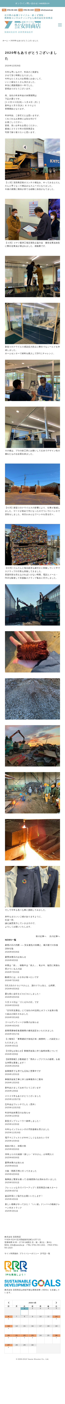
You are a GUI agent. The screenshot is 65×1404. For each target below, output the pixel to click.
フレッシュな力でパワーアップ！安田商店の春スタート (31, 1187)
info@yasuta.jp (47, 10)
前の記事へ (41, 936)
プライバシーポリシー (29, 1253)
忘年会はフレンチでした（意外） (21, 1104)
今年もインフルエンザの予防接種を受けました (27, 1129)
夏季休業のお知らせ (14, 1162)
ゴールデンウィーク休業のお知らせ (22, 1022)
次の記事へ (54, 936)
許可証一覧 (45, 1253)
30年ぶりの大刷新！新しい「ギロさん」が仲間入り (29, 1154)
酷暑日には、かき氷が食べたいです (22, 977)
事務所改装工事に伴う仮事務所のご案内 (24, 1079)
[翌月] (56, 1303)
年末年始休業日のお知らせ (17, 1113)
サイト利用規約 (11, 1253)
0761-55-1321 (12, 10)
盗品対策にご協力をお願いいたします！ (24, 1196)
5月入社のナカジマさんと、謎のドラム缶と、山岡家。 (31, 985)
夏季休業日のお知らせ (15, 957)
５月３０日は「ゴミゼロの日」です (22, 1002)
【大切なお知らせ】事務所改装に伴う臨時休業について (31, 1051)
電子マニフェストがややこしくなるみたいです (27, 1137)
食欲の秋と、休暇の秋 (15, 1146)
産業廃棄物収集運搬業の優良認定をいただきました (29, 1030)
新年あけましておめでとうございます (23, 1088)
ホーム (5, 40)
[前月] (9, 1303)
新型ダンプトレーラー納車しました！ (23, 1121)
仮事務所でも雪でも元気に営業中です (23, 1071)
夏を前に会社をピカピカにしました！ (23, 994)
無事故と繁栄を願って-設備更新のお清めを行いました (31, 1179)
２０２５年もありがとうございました (23, 1096)
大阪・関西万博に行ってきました (21, 1171)
